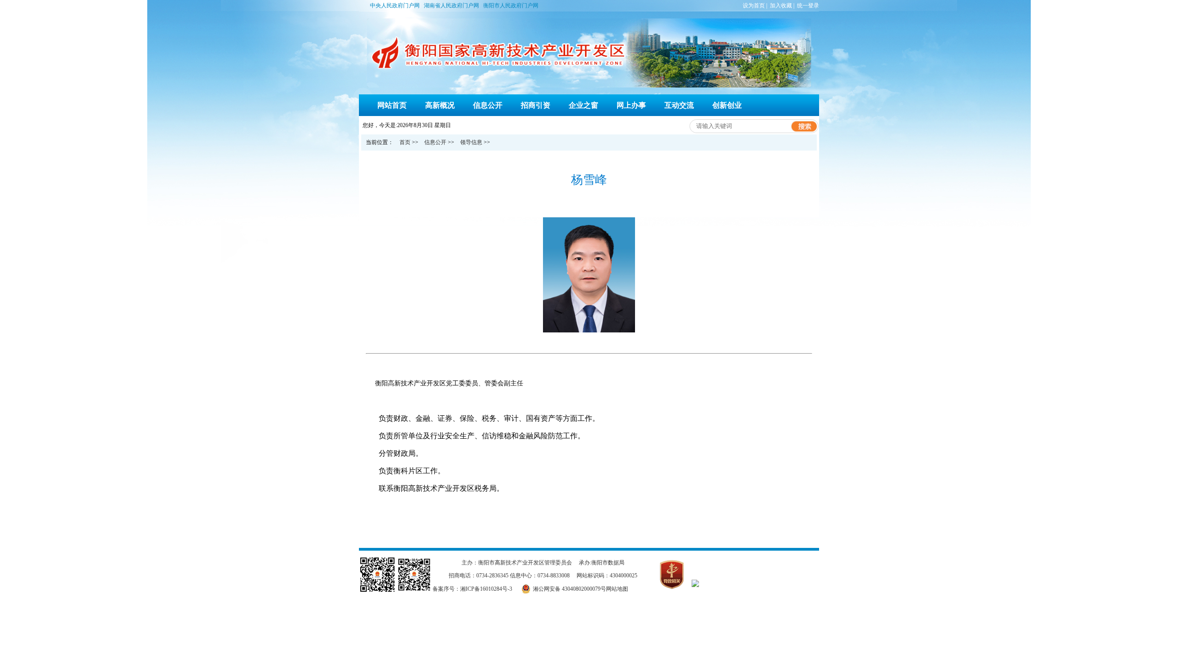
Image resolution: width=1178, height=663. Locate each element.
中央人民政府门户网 (396, 5)
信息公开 (487, 105)
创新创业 (727, 105)
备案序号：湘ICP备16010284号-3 (472, 589)
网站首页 (392, 105)
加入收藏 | (783, 5)
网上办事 (631, 105)
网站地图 (617, 589)
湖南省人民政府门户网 (453, 5)
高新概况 (440, 105)
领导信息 (471, 142)
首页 (404, 142)
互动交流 (679, 105)
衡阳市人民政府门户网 (510, 5)
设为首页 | (755, 5)
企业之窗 (583, 105)
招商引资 (535, 105)
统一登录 (808, 5)
